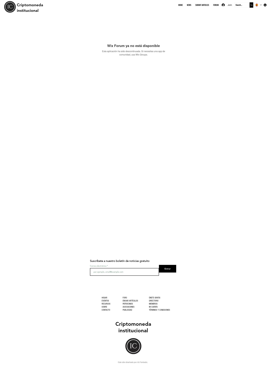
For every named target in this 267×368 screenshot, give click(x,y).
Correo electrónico (98, 266)
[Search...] (251, 5)
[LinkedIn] (265, 5)
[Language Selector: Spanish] (258, 5)
